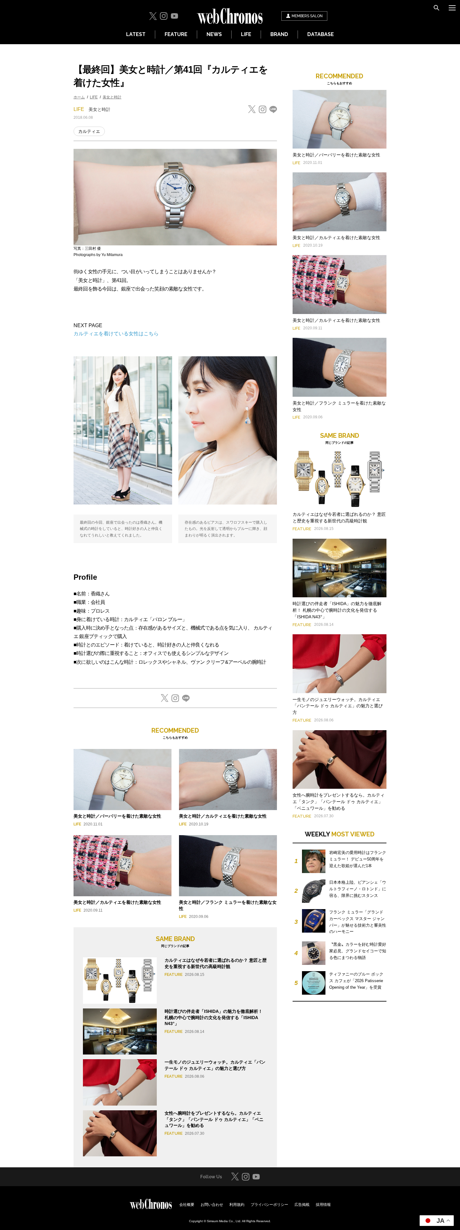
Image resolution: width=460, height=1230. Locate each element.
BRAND (279, 34)
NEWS (214, 34)
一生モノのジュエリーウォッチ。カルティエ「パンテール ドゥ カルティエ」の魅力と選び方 (338, 706)
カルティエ (89, 131)
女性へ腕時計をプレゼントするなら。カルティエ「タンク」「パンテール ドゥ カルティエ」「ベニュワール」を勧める (214, 1119)
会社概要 (186, 1204)
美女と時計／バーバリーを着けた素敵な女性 (117, 816)
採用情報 (323, 1204)
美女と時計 (112, 97)
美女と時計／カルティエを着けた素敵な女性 (223, 816)
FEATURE (176, 34)
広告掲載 (301, 1204)
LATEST (136, 34)
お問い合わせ (212, 1204)
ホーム (79, 97)
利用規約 (236, 1204)
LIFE (246, 34)
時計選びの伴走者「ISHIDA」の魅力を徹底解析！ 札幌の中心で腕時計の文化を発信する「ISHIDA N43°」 (214, 1017)
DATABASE (320, 34)
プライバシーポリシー (269, 1204)
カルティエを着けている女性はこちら (116, 333)
